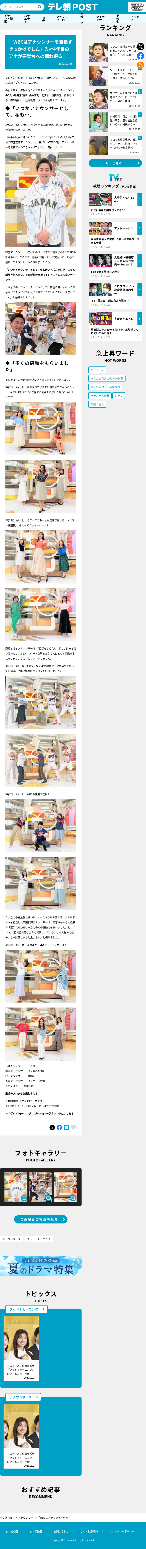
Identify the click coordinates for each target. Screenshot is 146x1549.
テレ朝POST (73, 7)
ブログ (16, 1093)
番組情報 (114, 387)
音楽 (43, 18)
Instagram (42, 1113)
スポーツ (81, 18)
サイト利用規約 (89, 1531)
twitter (140, 46)
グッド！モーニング (39, 1239)
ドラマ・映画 (8, 18)
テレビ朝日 (12, 1531)
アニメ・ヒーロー (62, 18)
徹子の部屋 (97, 387)
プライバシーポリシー (121, 1531)
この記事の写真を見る (39, 1219)
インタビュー (134, 18)
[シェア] (59, 1127)
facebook (140, 56)
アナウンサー (100, 18)
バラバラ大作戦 (100, 395)
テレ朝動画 (36, 1531)
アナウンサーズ (11, 1239)
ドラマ (119, 395)
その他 (117, 18)
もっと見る (113, 163)
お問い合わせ (61, 1531)
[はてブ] (66, 1127)
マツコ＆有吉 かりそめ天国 (107, 378)
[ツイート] (52, 1127)
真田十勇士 (97, 404)
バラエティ (27, 18)
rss (140, 65)
